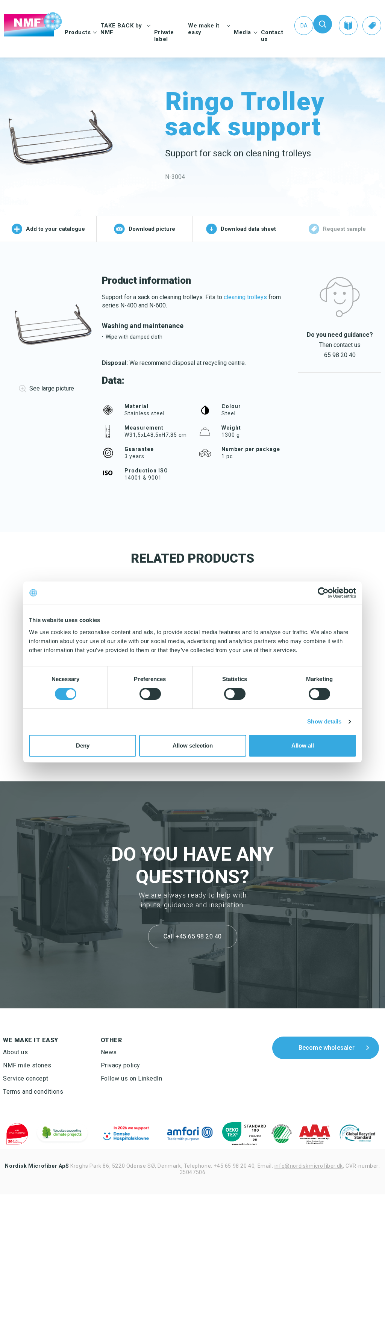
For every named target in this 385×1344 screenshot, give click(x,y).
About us (15, 1052)
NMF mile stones (27, 1065)
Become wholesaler (327, 1047)
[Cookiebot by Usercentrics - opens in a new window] (323, 592)
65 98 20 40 (340, 355)
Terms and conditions (33, 1091)
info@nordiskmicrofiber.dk (308, 1166)
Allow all (302, 745)
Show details (324, 721)
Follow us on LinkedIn (131, 1078)
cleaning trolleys (245, 297)
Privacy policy (120, 1065)
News (109, 1052)
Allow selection (193, 745)
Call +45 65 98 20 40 (193, 936)
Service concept (26, 1078)
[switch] (150, 694)
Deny (82, 745)
